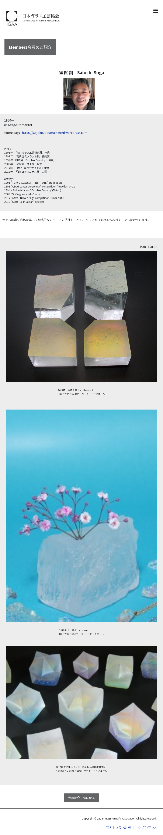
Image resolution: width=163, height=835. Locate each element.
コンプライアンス (146, 827)
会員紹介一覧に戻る (81, 798)
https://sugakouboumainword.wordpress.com (54, 132)
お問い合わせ (123, 827)
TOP (108, 827)
